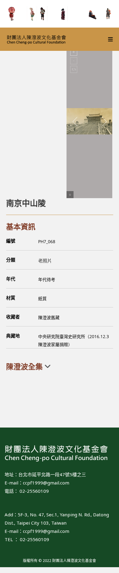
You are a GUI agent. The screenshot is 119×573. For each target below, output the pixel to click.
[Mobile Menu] (110, 39)
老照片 (45, 261)
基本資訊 (20, 226)
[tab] (59, 367)
